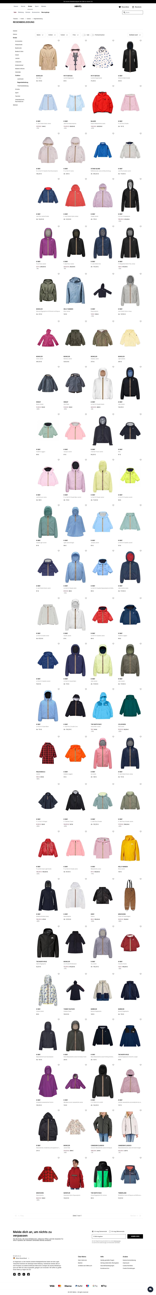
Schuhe (27, 12)
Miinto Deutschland (21, 1258)
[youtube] (23, 1274)
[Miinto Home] (78, 6)
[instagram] (14, 1274)
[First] (16, 1215)
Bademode (18, 48)
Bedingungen (117, 1241)
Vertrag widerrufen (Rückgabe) (109, 1263)
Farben (63, 35)
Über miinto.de (82, 1260)
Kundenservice (104, 1268)
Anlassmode (18, 44)
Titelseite (15, 18)
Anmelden (135, 1236)
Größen (50, 35)
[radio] (93, 1231)
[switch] (85, 35)
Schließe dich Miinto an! (85, 1265)
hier (105, 1242)
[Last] (140, 1215)
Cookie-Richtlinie (128, 1265)
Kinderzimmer (19, 65)
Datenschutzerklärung (129, 1260)
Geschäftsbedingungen (107, 1265)
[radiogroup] (117, 1231)
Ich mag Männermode (117, 1231)
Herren (23, 6)
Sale (15, 12)
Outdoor (29, 18)
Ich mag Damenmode (100, 1231)
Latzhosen (20, 79)
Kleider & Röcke (19, 68)
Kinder (30, 6)
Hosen (17, 55)
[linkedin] (19, 1274)
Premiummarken (100, 35)
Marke (38, 35)
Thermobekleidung (22, 86)
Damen (16, 6)
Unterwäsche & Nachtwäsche (19, 100)
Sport (36, 6)
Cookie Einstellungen (129, 1268)
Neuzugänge (45, 12)
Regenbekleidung (22, 82)
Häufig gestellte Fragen (107, 1260)
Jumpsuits (18, 61)
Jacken (17, 58)
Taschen (17, 96)
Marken (43, 6)
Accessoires (36, 12)
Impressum (126, 1263)
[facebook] (28, 1274)
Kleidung (21, 12)
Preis (74, 35)
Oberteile (18, 72)
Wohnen (15, 105)
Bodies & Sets (19, 51)
